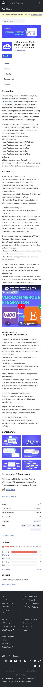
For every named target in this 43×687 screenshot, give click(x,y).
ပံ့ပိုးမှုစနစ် (7, 623)
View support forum (9, 584)
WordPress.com (9, 637)
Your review (6, 569)
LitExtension (20, 51)
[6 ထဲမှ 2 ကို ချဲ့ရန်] (38, 438)
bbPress (6, 644)
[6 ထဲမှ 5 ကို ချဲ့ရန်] (18, 462)
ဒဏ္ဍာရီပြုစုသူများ (8, 627)
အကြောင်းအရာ (6, 596)
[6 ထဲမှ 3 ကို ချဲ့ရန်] (18, 450)
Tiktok (38, 525)
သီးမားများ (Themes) (28, 600)
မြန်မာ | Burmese (13, 656)
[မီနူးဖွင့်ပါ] (40, 3)
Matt (5, 640)
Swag (25, 630)
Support (7, 84)
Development (9, 79)
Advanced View (8, 535)
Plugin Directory (7, 9)
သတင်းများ (5, 600)
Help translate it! (36, 14)
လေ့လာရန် (5, 619)
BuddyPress (7, 647)
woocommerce (35, 530)
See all (38, 569)
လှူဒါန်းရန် (27, 627)
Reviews (7, 69)
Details (6, 64)
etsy (33, 525)
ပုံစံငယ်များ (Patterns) (30, 607)
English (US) (37, 521)
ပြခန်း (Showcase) (29, 596)
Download (6, 56)
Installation (8, 74)
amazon (24, 525)
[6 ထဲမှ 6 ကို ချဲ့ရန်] (38, 462)
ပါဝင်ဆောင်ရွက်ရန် (29, 619)
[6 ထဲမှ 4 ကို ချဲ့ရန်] (38, 450)
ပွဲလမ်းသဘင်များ (28, 623)
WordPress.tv (8, 630)
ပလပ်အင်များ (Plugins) (30, 604)
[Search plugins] (23, 21)
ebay (29, 525)
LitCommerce (7, 102)
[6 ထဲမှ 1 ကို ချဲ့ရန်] (18, 438)
